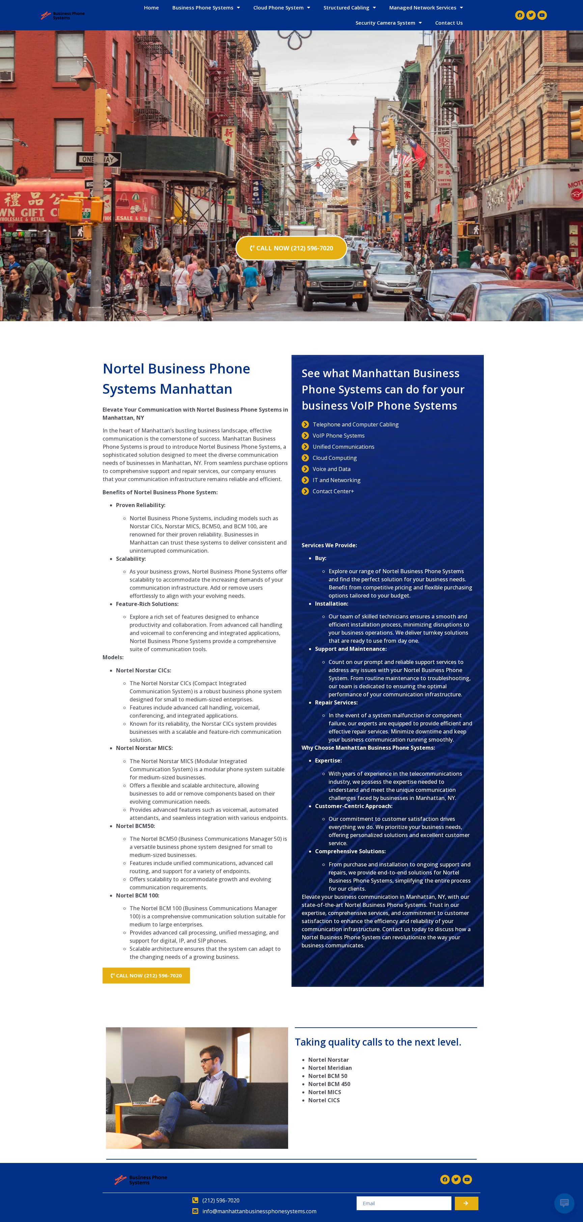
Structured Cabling (346, 7)
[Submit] (466, 1203)
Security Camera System (385, 22)
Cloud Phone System (278, 7)
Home (151, 7)
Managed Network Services (422, 7)
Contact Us (449, 22)
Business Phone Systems (202, 7)
